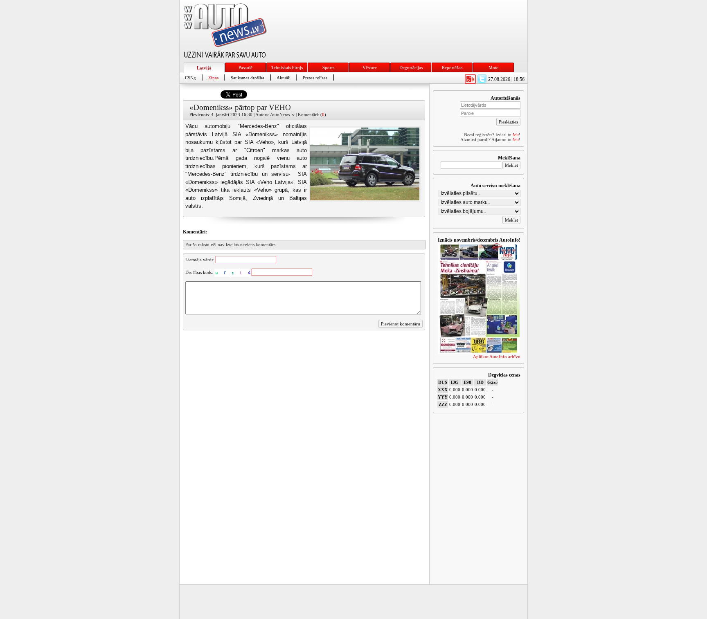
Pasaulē (245, 67)
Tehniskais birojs (287, 67)
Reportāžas (452, 67)
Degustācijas (411, 67)
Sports (328, 67)
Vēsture (370, 67)
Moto (494, 67)
